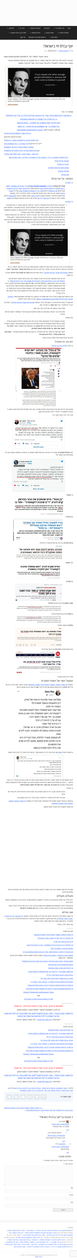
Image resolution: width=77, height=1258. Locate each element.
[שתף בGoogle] (30, 1096)
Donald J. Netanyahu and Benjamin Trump (38, 992)
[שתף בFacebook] (43, 1096)
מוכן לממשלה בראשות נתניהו (38, 971)
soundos (62, 1144)
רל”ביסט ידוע (53, 971)
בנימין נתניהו (69, 975)
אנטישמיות (11, 196)
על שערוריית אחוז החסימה (64, 985)
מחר (39, 982)
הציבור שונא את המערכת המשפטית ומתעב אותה (41, 1233)
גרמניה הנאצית (12, 188)
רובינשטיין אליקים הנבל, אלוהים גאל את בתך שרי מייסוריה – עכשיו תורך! (49, 1231)
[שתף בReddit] (9, 1096)
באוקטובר (13, 186)
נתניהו (71, 978)
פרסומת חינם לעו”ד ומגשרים (37, 37)
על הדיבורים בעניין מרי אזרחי (63, 942)
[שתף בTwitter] (37, 1096)
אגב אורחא (65, 175)
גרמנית (49, 186)
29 (18, 186)
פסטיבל (57, 948)
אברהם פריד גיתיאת (66, 952)
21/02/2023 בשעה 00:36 (56, 1136)
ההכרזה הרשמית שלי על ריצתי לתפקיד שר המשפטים (56, 1245)
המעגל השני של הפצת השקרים (58, 168)
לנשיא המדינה (68, 961)
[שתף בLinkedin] (16, 1096)
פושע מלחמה (47, 188)
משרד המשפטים (61, 1088)
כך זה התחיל (52, 119)
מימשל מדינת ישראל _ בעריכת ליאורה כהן (41, 1088)
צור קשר (22, 37)
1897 (8, 186)
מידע (26, 186)
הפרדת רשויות (54, 938)
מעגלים (66, 171)
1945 (58, 188)
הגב (67, 1130)
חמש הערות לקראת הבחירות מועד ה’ (60, 982)
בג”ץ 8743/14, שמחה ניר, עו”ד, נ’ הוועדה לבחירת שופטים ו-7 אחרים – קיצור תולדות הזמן (43, 1247)
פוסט (60, 752)
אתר (71, 1202)
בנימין (66, 978)
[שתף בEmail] (23, 1096)
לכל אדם (25, 1088)
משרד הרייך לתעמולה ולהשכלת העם (31, 191)
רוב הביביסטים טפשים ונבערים (33, 952)
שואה (9, 198)
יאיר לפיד (47, 1090)
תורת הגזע (34, 196)
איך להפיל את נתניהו (66, 968)
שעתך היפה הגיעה (57, 978)
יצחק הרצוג (59, 961)
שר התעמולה (52, 191)
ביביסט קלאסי (53, 952)
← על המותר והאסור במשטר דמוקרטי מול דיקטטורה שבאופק (23, 1108)
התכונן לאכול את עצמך (35, 985)
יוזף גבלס (40, 1090)
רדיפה (39, 198)
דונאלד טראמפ (55, 1090)
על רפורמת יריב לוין (16, 916)
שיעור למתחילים (62, 918)
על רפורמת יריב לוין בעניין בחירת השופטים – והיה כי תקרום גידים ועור (50, 945)
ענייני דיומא (17, 1088)
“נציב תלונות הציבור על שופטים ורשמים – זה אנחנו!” (48, 1240)
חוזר (52, 948)
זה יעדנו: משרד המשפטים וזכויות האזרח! (29, 1238)
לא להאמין (69, 971)
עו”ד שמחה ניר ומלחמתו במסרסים (33, 119)
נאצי (41, 188)
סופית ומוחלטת (53, 968)
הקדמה (66, 161)
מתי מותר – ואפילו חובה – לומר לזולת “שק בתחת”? (21, 1245)
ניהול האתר (38, 1257)
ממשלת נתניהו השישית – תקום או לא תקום (58, 955)
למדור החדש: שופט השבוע (16, 1231)
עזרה (22, 186)
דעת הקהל (46, 198)
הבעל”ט (44, 982)
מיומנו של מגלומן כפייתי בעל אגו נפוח (60, 965)
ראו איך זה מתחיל (63, 164)
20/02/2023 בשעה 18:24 (60, 1124)
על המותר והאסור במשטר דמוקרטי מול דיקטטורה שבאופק (47, 685)
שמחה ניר (62, 971)
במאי (62, 188)
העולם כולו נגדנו (67, 948)
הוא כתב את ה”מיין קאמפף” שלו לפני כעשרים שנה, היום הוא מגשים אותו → (49, 1110)
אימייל (71, 1195)
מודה (46, 952)
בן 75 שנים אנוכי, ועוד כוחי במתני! (19, 1240)
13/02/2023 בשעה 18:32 (60, 1147)
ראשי (69, 28)
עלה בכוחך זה (45, 978)
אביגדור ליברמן (49, 985)
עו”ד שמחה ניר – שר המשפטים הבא (48, 1242)
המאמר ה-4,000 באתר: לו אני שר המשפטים (20, 1242)
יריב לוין (34, 1090)
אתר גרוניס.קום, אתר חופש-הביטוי (34, 1235)
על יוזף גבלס (59, 161)
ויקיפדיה (68, 182)
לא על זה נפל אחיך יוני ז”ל (55, 975)
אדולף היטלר (22, 188)
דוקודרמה (47, 28)
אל (66, 346)
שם (72, 1188)
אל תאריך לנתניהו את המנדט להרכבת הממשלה (38, 961)
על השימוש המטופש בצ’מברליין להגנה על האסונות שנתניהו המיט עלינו (49, 989)
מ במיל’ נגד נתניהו (58, 346)
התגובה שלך (68, 1164)
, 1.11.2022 (34, 982)
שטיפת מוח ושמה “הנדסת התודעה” (55, 273)
